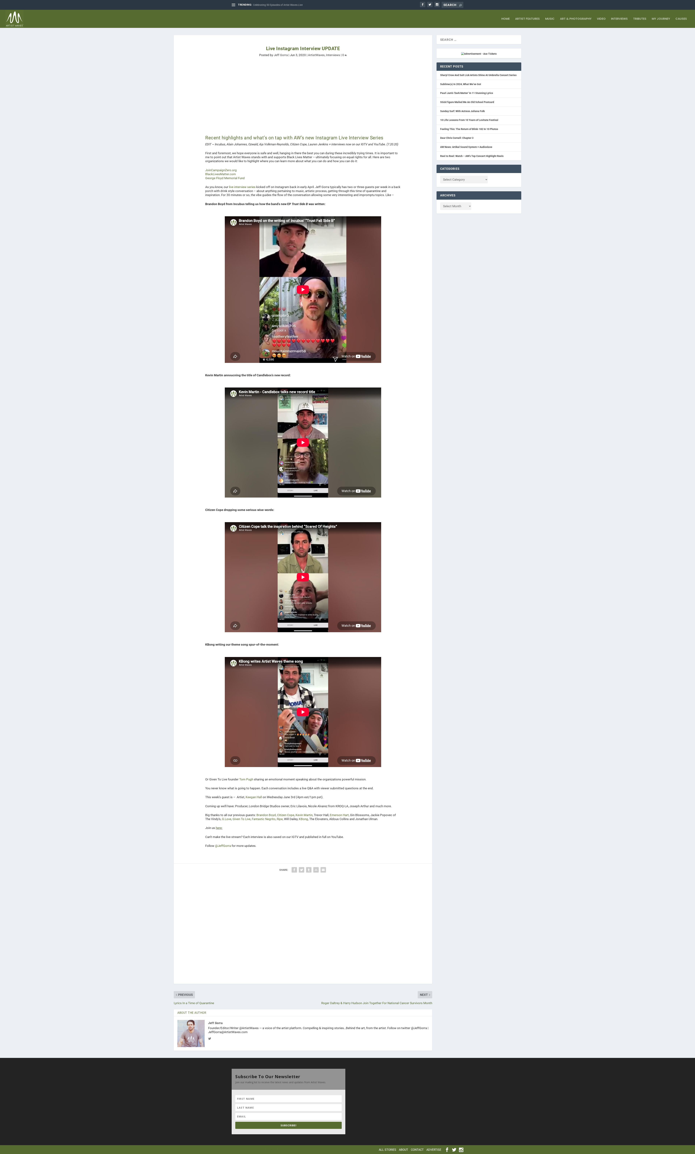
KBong (303, 819)
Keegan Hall (254, 797)
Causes (681, 19)
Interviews (619, 19)
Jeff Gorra (281, 55)
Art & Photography (575, 19)
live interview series (242, 187)
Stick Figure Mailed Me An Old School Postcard (467, 102)
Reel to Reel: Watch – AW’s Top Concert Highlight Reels (472, 156)
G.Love (226, 819)
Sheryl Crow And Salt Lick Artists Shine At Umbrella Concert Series (478, 75)
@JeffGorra (223, 846)
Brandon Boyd (266, 815)
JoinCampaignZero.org (221, 170)
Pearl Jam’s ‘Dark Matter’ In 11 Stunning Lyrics (466, 93)
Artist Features (527, 19)
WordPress (287, 1149)
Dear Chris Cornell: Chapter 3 (456, 137)
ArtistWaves (316, 55)
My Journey (661, 19)
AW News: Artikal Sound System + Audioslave (466, 147)
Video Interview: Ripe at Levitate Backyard (276, 4)
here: (219, 828)
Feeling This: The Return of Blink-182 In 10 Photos (469, 129)
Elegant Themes (255, 1149)
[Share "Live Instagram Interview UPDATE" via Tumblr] (308, 869)
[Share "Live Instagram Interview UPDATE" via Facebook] (294, 869)
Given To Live (241, 819)
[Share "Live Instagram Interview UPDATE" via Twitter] (301, 869)
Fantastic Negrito (263, 819)
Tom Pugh (246, 779)
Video (601, 19)
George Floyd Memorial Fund (225, 178)
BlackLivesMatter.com (220, 174)
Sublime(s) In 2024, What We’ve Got (460, 84)
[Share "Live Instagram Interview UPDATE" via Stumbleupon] (316, 869)
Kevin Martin (304, 815)
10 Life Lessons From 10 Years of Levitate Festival (469, 120)
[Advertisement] (282, 93)
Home (505, 19)
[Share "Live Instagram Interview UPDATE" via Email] (323, 869)
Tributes (639, 19)
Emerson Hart (339, 815)
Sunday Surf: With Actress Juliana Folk (462, 111)
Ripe (280, 819)
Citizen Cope (285, 815)
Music (550, 19)
